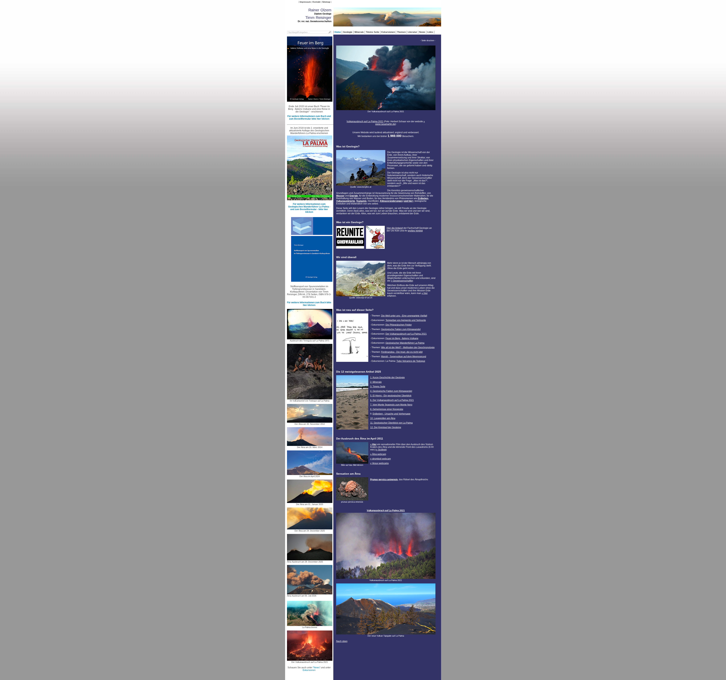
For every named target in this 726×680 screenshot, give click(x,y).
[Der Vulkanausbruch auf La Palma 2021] (309, 659)
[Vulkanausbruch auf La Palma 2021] (385, 577)
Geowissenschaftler (403, 280)
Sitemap (326, 2)
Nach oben (341, 641)
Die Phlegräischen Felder (398, 324)
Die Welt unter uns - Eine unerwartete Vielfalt (404, 315)
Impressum (305, 2)
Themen (401, 32)
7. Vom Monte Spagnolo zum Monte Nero (391, 404)
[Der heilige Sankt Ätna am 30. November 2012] (309, 421)
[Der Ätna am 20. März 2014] (309, 444)
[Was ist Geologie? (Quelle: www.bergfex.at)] (360, 184)
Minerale (359, 32)
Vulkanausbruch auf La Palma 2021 (365, 121)
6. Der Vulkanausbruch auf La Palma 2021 (392, 400)
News (422, 32)
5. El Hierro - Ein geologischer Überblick (390, 395)
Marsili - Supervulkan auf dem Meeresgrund (403, 356)
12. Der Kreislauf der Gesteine (385, 427)
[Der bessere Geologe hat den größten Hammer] (352, 363)
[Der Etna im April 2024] (309, 473)
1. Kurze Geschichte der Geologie (387, 377)
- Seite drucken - (427, 40)
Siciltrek (382, 449)
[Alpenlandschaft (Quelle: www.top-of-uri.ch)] (360, 295)
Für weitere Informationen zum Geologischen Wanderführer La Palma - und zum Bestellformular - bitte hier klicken (309, 208)
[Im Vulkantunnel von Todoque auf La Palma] (309, 398)
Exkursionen (388, 32)
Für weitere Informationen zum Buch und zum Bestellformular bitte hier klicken (309, 117)
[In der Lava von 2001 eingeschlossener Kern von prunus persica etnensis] (352, 499)
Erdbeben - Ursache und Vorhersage (391, 413)
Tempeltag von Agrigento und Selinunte (405, 320)
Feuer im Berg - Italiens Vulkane (401, 338)
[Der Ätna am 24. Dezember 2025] (309, 528)
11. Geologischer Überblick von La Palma (391, 423)
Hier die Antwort (395, 228)
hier (426, 293)
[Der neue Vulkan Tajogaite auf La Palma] (385, 633)
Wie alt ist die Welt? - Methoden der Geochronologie (408, 347)
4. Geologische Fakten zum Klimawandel (391, 391)
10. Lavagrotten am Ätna (382, 418)
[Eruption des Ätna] (352, 462)
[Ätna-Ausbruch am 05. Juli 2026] (309, 593)
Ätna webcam (379, 454)
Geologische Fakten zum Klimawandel (401, 329)
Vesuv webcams (380, 463)
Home (337, 32)
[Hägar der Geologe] (375, 247)
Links (430, 32)
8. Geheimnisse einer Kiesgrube (386, 409)
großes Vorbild (415, 230)
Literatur (412, 32)
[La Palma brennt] (309, 624)
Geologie (347, 32)
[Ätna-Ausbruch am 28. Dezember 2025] (309, 559)
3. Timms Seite (377, 386)
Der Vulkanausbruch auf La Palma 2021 (406, 334)
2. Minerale (376, 382)
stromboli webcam (381, 458)
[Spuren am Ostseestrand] (352, 430)
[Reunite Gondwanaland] (350, 247)
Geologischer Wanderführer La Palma (404, 343)
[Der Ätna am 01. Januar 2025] (309, 501)
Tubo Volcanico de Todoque (410, 361)
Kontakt (316, 2)
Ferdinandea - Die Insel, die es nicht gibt (402, 352)
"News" (316, 667)
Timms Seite (372, 32)
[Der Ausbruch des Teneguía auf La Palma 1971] (309, 338)
